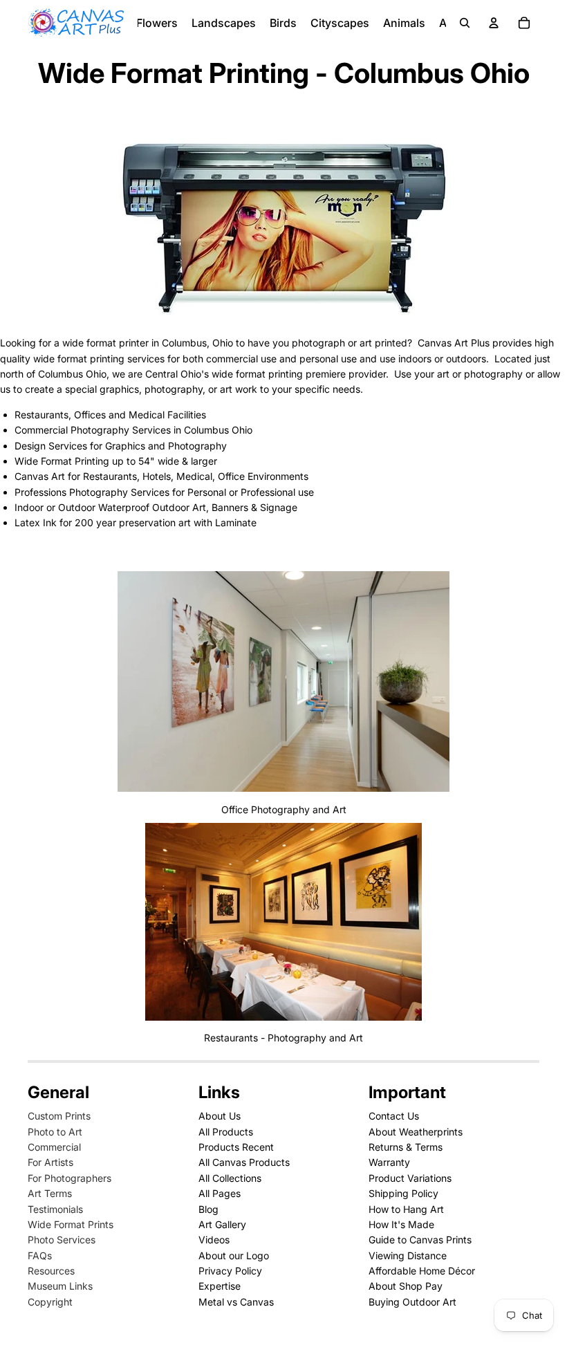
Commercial (54, 1147)
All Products (225, 1132)
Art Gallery (222, 1224)
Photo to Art (55, 1132)
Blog (208, 1209)
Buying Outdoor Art (412, 1302)
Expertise (219, 1286)
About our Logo (233, 1255)
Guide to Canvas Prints (420, 1239)
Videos (214, 1239)
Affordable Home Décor (422, 1271)
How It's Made (401, 1224)
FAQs (40, 1255)
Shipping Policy (403, 1193)
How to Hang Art (406, 1209)
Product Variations (410, 1178)
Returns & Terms (406, 1147)
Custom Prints (59, 1116)
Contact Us (394, 1116)
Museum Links (60, 1286)
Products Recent (236, 1147)
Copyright (50, 1302)
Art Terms (50, 1193)
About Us (219, 1116)
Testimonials (55, 1209)
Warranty (389, 1162)
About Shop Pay (406, 1286)
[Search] (464, 23)
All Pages (219, 1193)
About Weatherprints (416, 1132)
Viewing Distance (408, 1255)
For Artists (50, 1162)
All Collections (229, 1178)
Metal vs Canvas (236, 1302)
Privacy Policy (230, 1271)
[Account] (493, 23)
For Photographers (69, 1178)
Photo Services (61, 1239)
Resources (51, 1271)
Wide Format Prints (70, 1224)
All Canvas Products (244, 1162)
